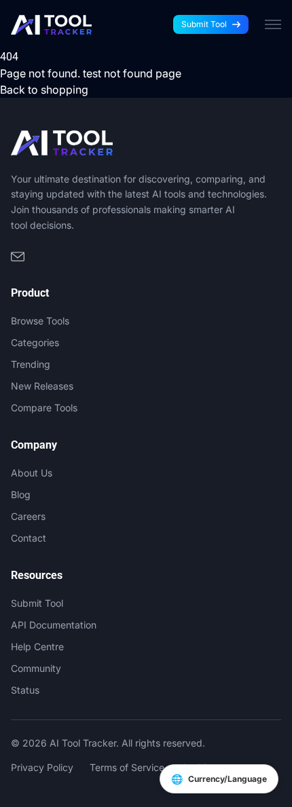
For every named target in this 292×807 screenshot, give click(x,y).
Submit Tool (204, 24)
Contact (28, 538)
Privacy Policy (42, 767)
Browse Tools (40, 320)
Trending (30, 364)
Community (36, 668)
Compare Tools (44, 407)
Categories (35, 342)
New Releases (42, 386)
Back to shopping (44, 89)
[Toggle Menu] (273, 24)
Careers (28, 516)
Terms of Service (127, 767)
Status (25, 690)
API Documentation (53, 625)
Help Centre (37, 646)
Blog (21, 494)
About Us (31, 472)
